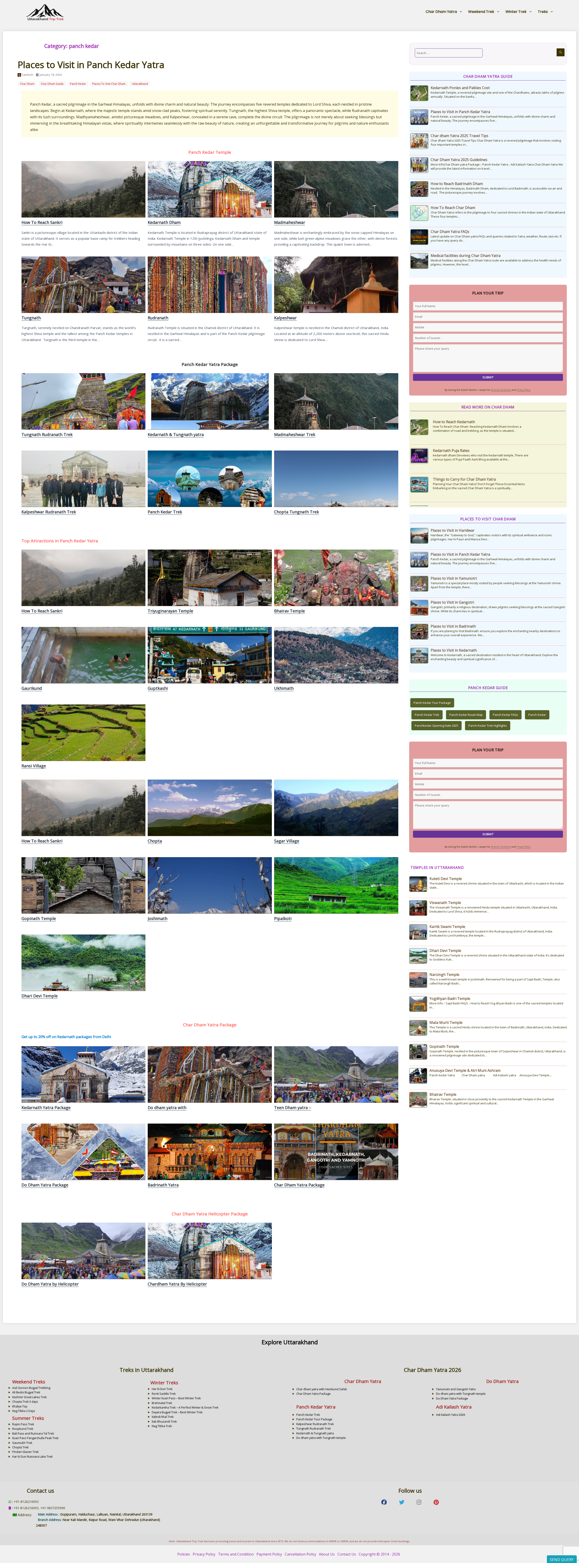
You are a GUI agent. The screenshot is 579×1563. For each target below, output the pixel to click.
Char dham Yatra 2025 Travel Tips (459, 135)
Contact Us (346, 1554)
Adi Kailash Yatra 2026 (450, 1415)
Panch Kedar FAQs (505, 715)
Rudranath (209, 284)
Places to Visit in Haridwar (453, 530)
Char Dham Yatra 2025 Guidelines (459, 159)
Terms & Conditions (501, 389)
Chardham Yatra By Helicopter (209, 1250)
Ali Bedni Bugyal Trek (26, 1392)
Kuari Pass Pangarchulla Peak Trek (35, 1438)
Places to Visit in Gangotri (452, 602)
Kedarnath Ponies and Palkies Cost (460, 87)
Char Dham (27, 84)
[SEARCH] (561, 52)
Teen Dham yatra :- (292, 1107)
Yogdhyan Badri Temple (450, 998)
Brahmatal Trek (162, 1403)
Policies (183, 1554)
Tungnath (83, 284)
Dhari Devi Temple (83, 962)
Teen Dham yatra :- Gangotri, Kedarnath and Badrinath (336, 1074)
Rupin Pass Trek (23, 1424)
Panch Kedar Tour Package (432, 703)
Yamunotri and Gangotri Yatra (456, 1389)
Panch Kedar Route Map (466, 715)
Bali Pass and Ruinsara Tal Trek (33, 1433)
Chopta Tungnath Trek (336, 478)
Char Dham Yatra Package (336, 1151)
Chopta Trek (20, 1447)
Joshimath (209, 885)
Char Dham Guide (52, 84)
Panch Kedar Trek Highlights (487, 725)
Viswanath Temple (445, 902)
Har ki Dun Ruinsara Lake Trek (32, 1456)
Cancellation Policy (300, 1554)
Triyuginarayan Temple (209, 577)
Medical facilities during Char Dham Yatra (466, 255)
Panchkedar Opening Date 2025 (436, 725)
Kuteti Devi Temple (446, 878)
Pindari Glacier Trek (25, 1452)
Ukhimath (336, 655)
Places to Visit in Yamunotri (454, 578)
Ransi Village (83, 732)
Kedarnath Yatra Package (83, 1074)
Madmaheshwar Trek (336, 401)
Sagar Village (336, 807)
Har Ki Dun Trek (162, 1389)
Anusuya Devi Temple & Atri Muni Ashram (465, 1070)
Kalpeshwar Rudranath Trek (83, 478)
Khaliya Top (19, 1406)
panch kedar (78, 84)
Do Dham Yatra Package (83, 1151)
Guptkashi (209, 655)
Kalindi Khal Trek (163, 1417)
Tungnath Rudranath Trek (83, 401)
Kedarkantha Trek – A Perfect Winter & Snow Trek (185, 1407)
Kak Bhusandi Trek (164, 1421)
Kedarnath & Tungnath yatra (209, 401)
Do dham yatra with (167, 1107)
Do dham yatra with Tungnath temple (209, 1074)
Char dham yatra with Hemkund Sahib (321, 1389)
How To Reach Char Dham (453, 207)
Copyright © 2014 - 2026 (379, 1554)
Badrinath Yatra (209, 1151)
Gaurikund (83, 655)
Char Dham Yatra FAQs (450, 231)
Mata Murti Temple (446, 1022)
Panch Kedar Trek (209, 478)
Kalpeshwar (336, 284)
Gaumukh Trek (22, 1443)
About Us (327, 1554)
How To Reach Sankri (83, 189)
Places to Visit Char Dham (109, 84)
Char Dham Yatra (441, 11)
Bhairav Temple (336, 577)
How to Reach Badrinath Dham (457, 183)
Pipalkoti (336, 885)
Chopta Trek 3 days (25, 1401)
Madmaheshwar (336, 189)
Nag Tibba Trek (162, 1426)
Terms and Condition (236, 1554)
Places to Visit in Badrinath (453, 626)
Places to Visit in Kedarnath (454, 650)
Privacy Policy (523, 389)
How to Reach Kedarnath (454, 479)
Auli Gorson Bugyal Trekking (31, 1388)
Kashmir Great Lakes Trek (29, 1397)
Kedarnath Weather (449, 421)
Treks (543, 11)
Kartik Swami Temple (447, 926)
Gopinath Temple (83, 885)
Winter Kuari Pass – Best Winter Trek (176, 1398)
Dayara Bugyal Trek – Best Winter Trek (177, 1412)
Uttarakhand (140, 84)
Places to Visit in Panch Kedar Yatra (91, 64)
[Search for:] (448, 53)
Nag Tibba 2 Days (23, 1411)
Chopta (209, 807)
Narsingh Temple (444, 974)
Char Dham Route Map (452, 450)
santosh (27, 75)
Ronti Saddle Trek (164, 1394)
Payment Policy (269, 1554)
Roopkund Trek (22, 1429)
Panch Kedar (537, 715)
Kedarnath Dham (209, 189)
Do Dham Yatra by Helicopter (83, 1250)
